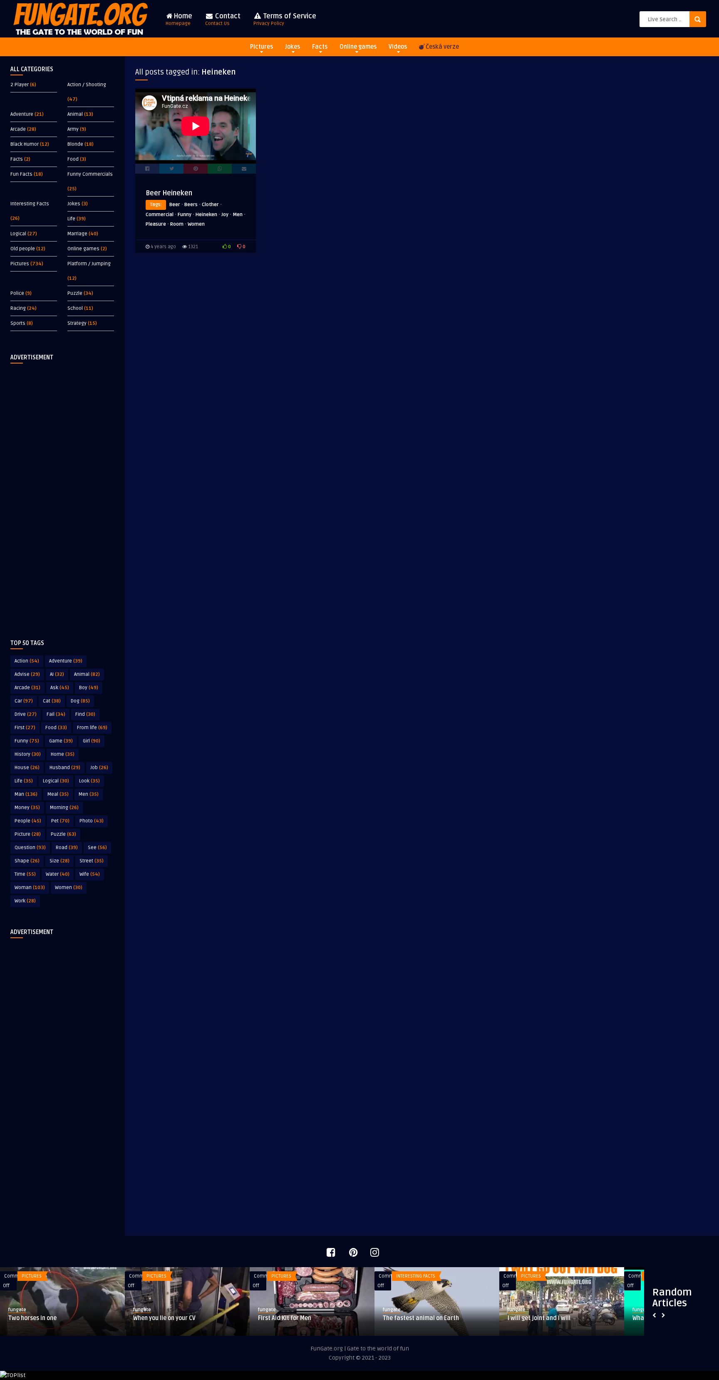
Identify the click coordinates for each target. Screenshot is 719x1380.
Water (57, 874)
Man (26, 794)
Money (27, 808)
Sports (17, 323)
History (28, 754)
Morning (64, 808)
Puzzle (74, 293)
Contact (222, 19)
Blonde (75, 144)
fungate (17, 1310)
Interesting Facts (29, 204)
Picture (28, 834)
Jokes (292, 46)
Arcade (18, 129)
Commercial (160, 215)
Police (17, 293)
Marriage (77, 234)
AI (57, 674)
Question (30, 847)
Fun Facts (21, 174)
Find (85, 714)
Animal (75, 114)
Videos (398, 46)
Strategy (77, 323)
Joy (224, 215)
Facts (319, 46)
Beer (174, 205)
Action (27, 661)
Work (25, 901)
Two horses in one (32, 1318)
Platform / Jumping (89, 264)
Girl (91, 741)
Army (73, 129)
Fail (56, 714)
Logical (18, 234)
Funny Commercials (90, 174)
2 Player (19, 85)
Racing (18, 308)
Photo (91, 821)
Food (73, 159)
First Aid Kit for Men (284, 1318)
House (27, 768)
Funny (27, 741)
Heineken (206, 215)
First (25, 728)
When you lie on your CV (164, 1318)
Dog (80, 701)
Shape (27, 861)
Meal (58, 794)
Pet (60, 821)
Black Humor (24, 144)
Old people (22, 249)
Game (61, 741)
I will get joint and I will (539, 1318)
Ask (59, 688)
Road (67, 847)
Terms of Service (284, 19)
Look (89, 781)
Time (25, 874)
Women (68, 887)
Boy (88, 688)
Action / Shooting (86, 85)
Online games (358, 46)
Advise (27, 674)
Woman (30, 887)
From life (92, 728)
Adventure (21, 114)
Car (24, 701)
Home (179, 19)
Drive (26, 714)
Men (89, 794)
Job (99, 768)
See (97, 847)
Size (59, 861)
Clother (210, 205)
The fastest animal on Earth (421, 1318)
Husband (65, 768)
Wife (89, 874)
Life (71, 219)
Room (176, 224)
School (75, 308)
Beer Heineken (169, 193)
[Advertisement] (62, 495)
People (28, 821)
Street (91, 861)
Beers (191, 205)
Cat (52, 701)
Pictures (261, 46)
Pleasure (156, 224)
